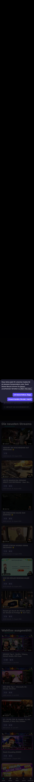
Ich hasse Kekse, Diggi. (22, 395)
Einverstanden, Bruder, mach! (19, 399)
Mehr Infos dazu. (26, 389)
